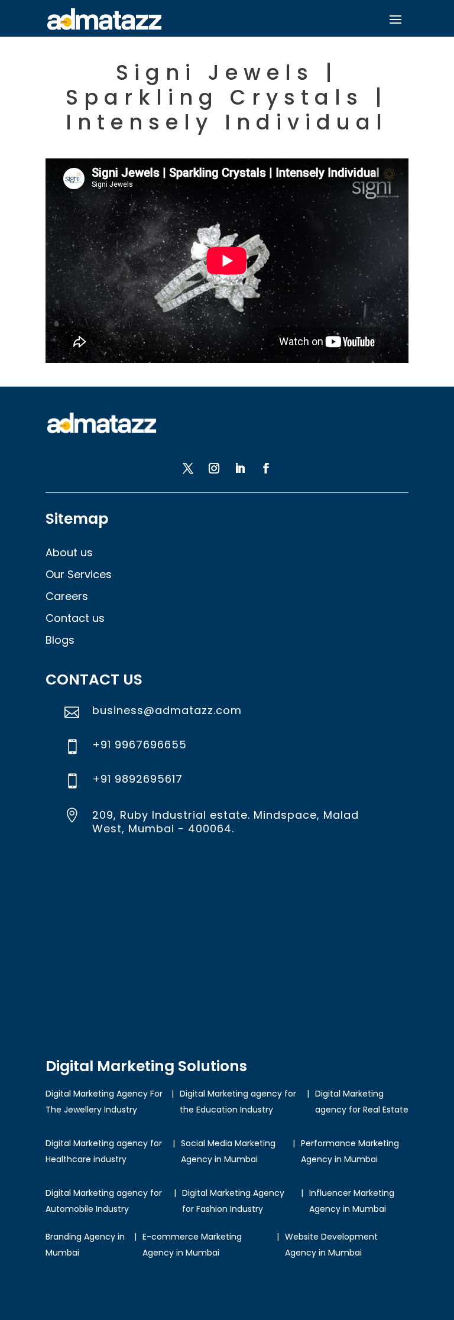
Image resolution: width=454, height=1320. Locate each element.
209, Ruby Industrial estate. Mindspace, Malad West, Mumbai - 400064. (225, 821)
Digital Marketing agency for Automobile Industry (104, 1201)
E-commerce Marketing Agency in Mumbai (192, 1245)
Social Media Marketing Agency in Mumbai (228, 1151)
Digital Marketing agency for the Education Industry (238, 1101)
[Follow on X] (188, 468)
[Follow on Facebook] (266, 468)
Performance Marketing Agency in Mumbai (350, 1151)
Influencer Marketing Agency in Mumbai (351, 1201)
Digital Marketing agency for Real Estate (361, 1101)
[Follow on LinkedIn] (240, 468)
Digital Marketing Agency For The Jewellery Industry (104, 1101)
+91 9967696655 (139, 744)
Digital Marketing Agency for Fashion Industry (233, 1201)
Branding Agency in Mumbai (85, 1245)
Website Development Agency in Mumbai (331, 1245)
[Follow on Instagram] (214, 468)
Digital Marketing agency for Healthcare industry (104, 1151)
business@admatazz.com (167, 710)
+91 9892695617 (137, 778)
